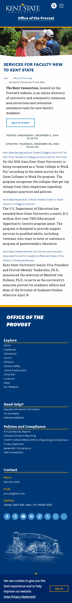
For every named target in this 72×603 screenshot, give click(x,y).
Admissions (10, 353)
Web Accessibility (13, 452)
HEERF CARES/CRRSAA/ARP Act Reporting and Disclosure (36, 440)
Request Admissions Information (22, 409)
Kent (6, 78)
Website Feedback (14, 417)
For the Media (11, 413)
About (7, 345)
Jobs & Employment (15, 370)
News (7, 382)
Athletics (9, 362)
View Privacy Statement (20, 596)
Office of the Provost (36, 18)
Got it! (59, 588)
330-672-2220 (12, 482)
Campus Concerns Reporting (20, 435)
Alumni (8, 358)
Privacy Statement (14, 444)
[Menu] (61, 6)
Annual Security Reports (17, 431)
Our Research (11, 387)
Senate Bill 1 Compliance (17, 448)
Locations (9, 378)
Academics (10, 349)
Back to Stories (20, 122)
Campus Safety (12, 366)
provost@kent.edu (14, 493)
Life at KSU (9, 374)
